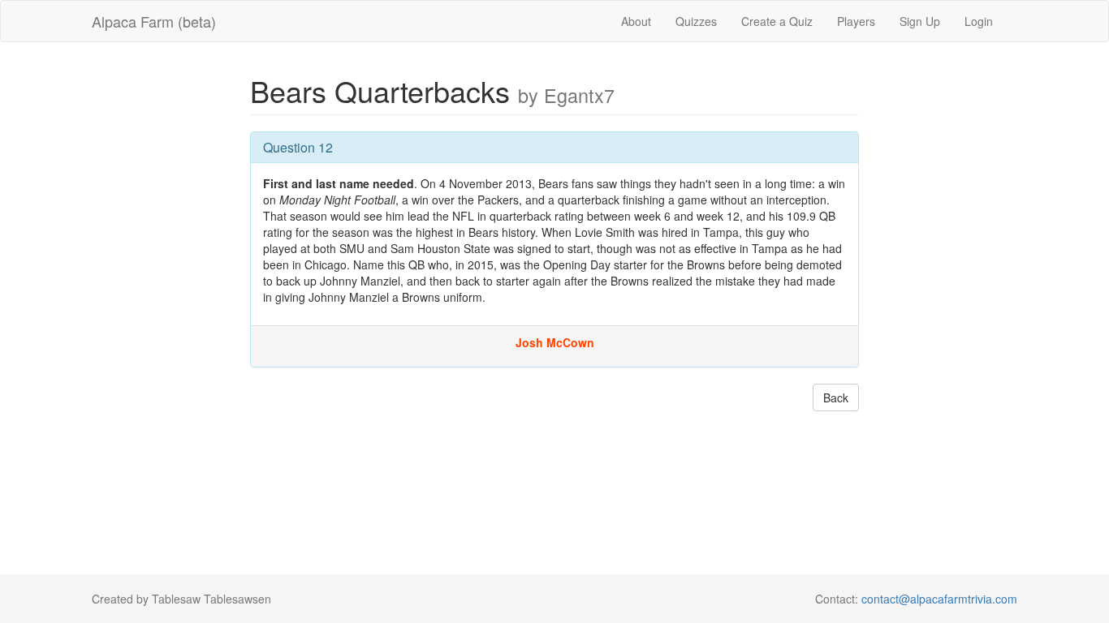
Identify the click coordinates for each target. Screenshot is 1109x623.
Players (856, 21)
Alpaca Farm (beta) (154, 21)
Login (978, 21)
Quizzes (696, 21)
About (636, 21)
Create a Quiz (777, 21)
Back (835, 397)
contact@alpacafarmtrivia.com (939, 599)
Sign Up (920, 21)
